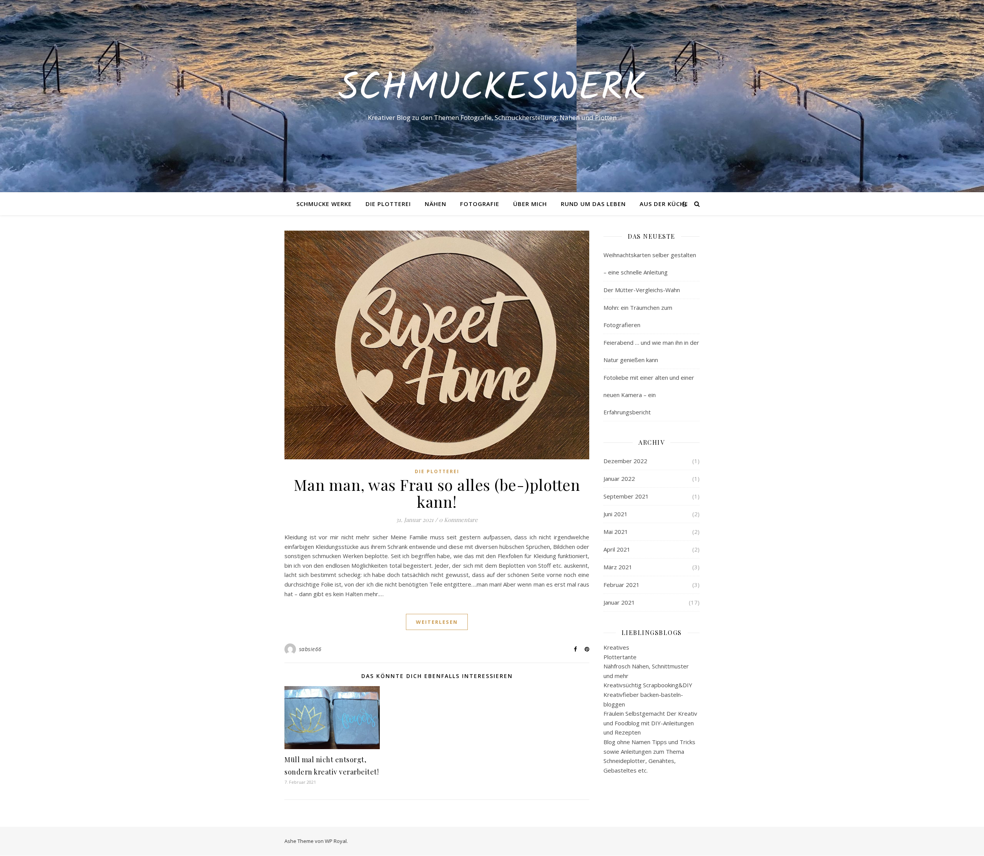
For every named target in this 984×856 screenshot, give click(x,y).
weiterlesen (437, 621)
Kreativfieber (621, 694)
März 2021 (617, 567)
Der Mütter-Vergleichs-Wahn (641, 290)
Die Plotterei (388, 204)
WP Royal (336, 841)
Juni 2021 (615, 514)
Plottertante (620, 657)
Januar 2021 (619, 602)
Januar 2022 (619, 478)
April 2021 (616, 549)
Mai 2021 (615, 531)
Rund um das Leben (593, 204)
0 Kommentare (458, 520)
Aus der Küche (664, 204)
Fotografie (479, 204)
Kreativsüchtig (622, 685)
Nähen (435, 204)
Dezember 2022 (625, 461)
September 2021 (626, 496)
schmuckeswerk (492, 89)
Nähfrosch (616, 666)
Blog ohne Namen (626, 742)
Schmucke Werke (324, 204)
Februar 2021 (621, 584)
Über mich (530, 204)
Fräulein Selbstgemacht (634, 713)
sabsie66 (310, 649)
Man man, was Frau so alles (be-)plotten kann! (437, 493)
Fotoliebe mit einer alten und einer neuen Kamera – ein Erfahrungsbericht (648, 395)
